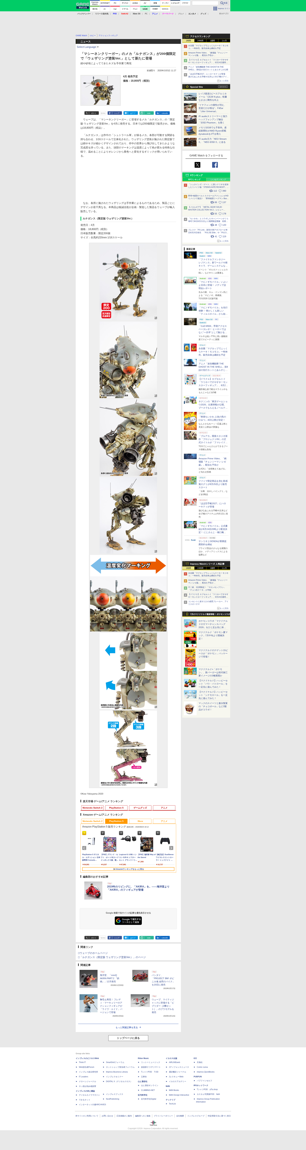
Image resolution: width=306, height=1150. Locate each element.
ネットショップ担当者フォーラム (120, 1067)
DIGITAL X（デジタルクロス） (119, 1081)
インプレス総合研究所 (88, 1072)
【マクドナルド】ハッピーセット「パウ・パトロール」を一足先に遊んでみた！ (213, 683)
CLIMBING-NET (148, 1090)
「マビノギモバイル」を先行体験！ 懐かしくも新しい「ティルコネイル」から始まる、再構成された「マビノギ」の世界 (213, 314)
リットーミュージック (150, 1062)
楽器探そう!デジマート (151, 1067)
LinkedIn (164, 113)
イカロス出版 (171, 1058)
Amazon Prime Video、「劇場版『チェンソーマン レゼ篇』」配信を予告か (212, 461)
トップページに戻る (128, 1038)
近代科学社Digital (148, 1099)
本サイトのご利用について (86, 1116)
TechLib (172, 1104)
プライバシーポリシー (163, 1116)
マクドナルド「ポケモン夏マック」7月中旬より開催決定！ (213, 635)
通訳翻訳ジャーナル (177, 1072)
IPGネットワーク (201, 1085)
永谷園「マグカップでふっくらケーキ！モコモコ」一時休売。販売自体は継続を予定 (213, 351)
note (148, 113)
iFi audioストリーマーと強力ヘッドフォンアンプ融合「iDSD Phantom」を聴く (213, 119)
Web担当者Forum (86, 1067)
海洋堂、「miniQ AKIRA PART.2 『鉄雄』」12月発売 (109, 978)
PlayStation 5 (116, 807)
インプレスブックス (114, 1094)
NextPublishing (112, 1099)
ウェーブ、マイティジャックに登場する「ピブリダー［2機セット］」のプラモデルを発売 (163, 1006)
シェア (117, 113)
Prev (84, 848)
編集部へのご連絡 (142, 1116)
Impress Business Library (117, 1072)
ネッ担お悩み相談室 (87, 1086)
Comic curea (202, 1067)
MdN (168, 1086)
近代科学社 (142, 1095)
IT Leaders (83, 1077)
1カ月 (224, 41)
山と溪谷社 (142, 1081)
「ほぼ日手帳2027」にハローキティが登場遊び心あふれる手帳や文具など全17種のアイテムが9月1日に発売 (208, 77)
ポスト (93, 113)
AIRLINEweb (174, 1062)
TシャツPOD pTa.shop (207, 1089)
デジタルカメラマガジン (89, 1095)
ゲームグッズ (140, 807)
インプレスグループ (195, 1116)
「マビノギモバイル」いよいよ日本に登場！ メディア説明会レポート (213, 285)
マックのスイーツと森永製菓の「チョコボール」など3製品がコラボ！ (213, 706)
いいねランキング (218, 179)
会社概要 (180, 1116)
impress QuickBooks (206, 1072)
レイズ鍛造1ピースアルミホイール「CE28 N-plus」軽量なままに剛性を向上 (213, 96)
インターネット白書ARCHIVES (92, 1104)
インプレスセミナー (114, 1077)
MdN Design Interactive (179, 1095)
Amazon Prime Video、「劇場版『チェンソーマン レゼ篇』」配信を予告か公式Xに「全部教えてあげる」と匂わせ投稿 (208, 55)
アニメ (164, 807)
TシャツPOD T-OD (149, 1072)
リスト (103, 113)
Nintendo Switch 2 (92, 807)
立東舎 (144, 1077)
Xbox (140, 821)
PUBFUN (198, 1077)
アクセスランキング (200, 36)
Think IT (82, 1062)
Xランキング (196, 175)
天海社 (200, 1062)
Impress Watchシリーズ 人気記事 (207, 564)
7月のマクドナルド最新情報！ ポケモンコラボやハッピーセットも (210, 615)
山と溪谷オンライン (149, 1085)
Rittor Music (143, 1058)
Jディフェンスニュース (179, 1067)
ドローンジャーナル (87, 1081)
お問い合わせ (107, 1116)
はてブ (132, 113)
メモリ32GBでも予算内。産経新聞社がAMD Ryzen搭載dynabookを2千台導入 (213, 130)
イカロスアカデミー (177, 1081)
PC (146, 14)
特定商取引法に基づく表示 (219, 1116)
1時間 (188, 41)
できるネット (84, 1100)
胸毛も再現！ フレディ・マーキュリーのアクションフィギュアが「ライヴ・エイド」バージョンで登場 (111, 1006)
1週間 (212, 41)
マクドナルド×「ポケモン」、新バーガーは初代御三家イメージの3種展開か (213, 672)
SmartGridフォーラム (115, 1062)
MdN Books (174, 1090)
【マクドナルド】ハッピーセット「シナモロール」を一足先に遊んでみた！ (213, 695)
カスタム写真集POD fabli (208, 1094)
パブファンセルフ (204, 1081)
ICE (195, 1058)
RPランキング (194, 179)
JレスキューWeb (176, 1077)
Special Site (196, 87)
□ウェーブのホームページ (93, 953)
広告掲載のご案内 (124, 1116)
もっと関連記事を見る (127, 1027)
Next (171, 848)
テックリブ (170, 1100)
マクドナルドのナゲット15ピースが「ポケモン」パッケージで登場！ (213, 653)
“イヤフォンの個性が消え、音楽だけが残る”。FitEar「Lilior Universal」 (212, 108)
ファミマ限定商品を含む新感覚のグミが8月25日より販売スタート (213, 484)
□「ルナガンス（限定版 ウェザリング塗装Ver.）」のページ (112, 957)
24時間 (200, 41)
